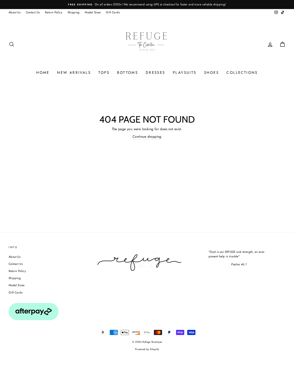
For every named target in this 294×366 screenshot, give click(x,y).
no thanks (147, 228)
